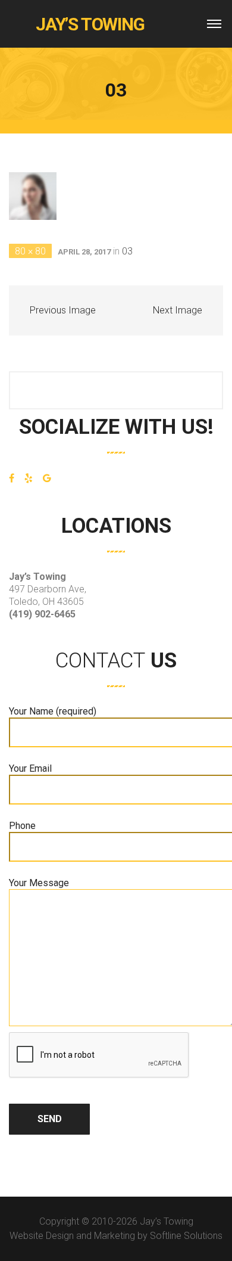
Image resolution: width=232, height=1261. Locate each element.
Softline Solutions (186, 1235)
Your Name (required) (52, 711)
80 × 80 (30, 251)
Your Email (30, 768)
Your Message (39, 883)
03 (127, 251)
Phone (22, 825)
